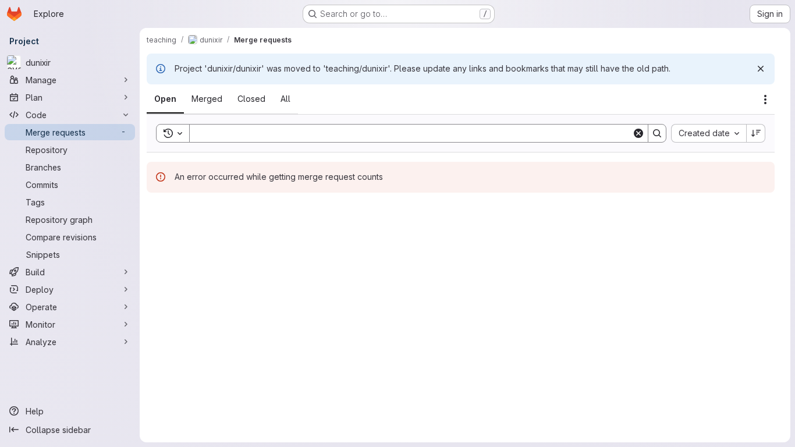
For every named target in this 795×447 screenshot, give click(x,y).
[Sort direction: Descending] (756, 133)
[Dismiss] (761, 69)
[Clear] (638, 133)
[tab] (165, 98)
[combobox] (708, 133)
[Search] (657, 133)
